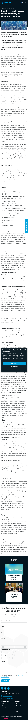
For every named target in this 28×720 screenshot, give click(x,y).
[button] (25, 647)
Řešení (3, 703)
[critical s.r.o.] (6, 718)
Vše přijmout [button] (14, 363)
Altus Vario (18, 705)
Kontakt (4, 707)
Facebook (2, 688)
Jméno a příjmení (5, 620)
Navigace (25, 2)
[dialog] (14, 360)
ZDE (5, 553)
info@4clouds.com (8, 698)
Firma (2, 626)
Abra (17, 703)
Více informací (13, 360)
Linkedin (8, 688)
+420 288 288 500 (7, 696)
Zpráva (3, 661)
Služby (3, 705)
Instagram (5, 688)
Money (17, 709)
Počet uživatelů (5, 644)
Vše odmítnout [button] (14, 366)
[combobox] (25, 349)
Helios (17, 707)
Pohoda (18, 711)
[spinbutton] (14, 647)
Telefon (3, 638)
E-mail (3, 632)
